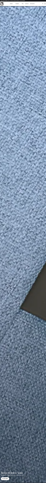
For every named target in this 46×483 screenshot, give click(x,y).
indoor (11, 3)
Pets (22, 3)
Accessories (32, 3)
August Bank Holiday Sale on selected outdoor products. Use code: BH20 (12, 0)
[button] (11, 4)
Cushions (27, 3)
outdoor (17, 3)
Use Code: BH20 (5, 478)
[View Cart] (45, 3)
